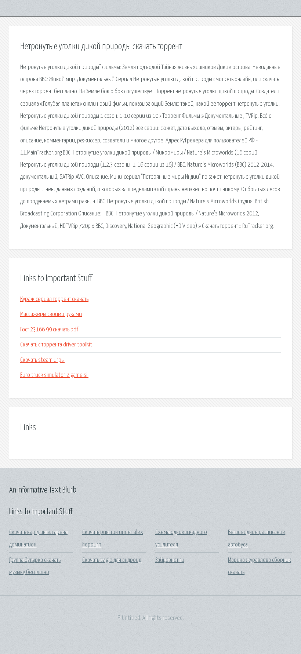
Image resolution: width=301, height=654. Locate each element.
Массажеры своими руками (51, 314)
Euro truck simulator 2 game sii (54, 375)
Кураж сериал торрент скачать (54, 299)
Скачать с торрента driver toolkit (56, 345)
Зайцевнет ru (169, 560)
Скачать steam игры (42, 360)
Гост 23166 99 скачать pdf (49, 330)
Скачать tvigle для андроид (111, 560)
